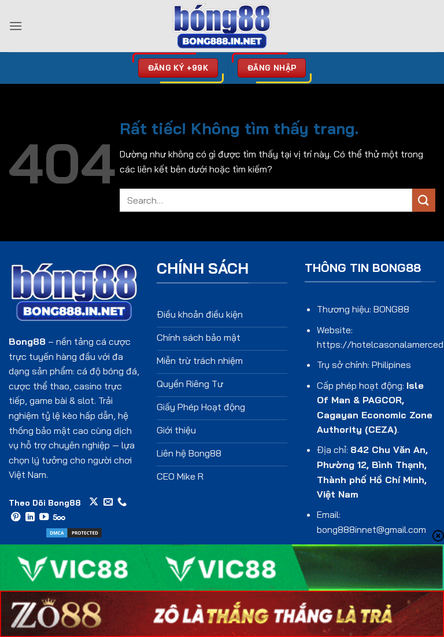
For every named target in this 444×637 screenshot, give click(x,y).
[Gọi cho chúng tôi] (122, 502)
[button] (16, 26)
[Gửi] (423, 200)
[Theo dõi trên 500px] (59, 517)
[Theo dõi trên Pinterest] (15, 517)
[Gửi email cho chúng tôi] (108, 502)
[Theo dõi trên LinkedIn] (30, 517)
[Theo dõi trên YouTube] (44, 517)
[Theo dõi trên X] (93, 502)
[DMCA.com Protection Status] (74, 531)
